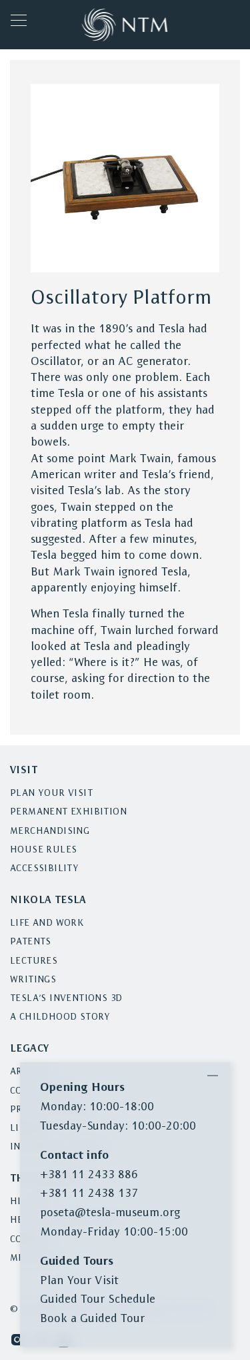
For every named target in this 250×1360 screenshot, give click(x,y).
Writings (33, 980)
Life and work (46, 923)
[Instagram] (17, 1339)
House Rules (43, 850)
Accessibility (44, 868)
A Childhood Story (60, 1017)
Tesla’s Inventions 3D (66, 998)
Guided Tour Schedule (97, 1299)
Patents (30, 942)
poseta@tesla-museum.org (110, 1213)
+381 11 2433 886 (89, 1175)
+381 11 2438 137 (89, 1193)
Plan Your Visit (51, 793)
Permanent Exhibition (68, 812)
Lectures (33, 961)
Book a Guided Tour (92, 1319)
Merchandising (49, 831)
